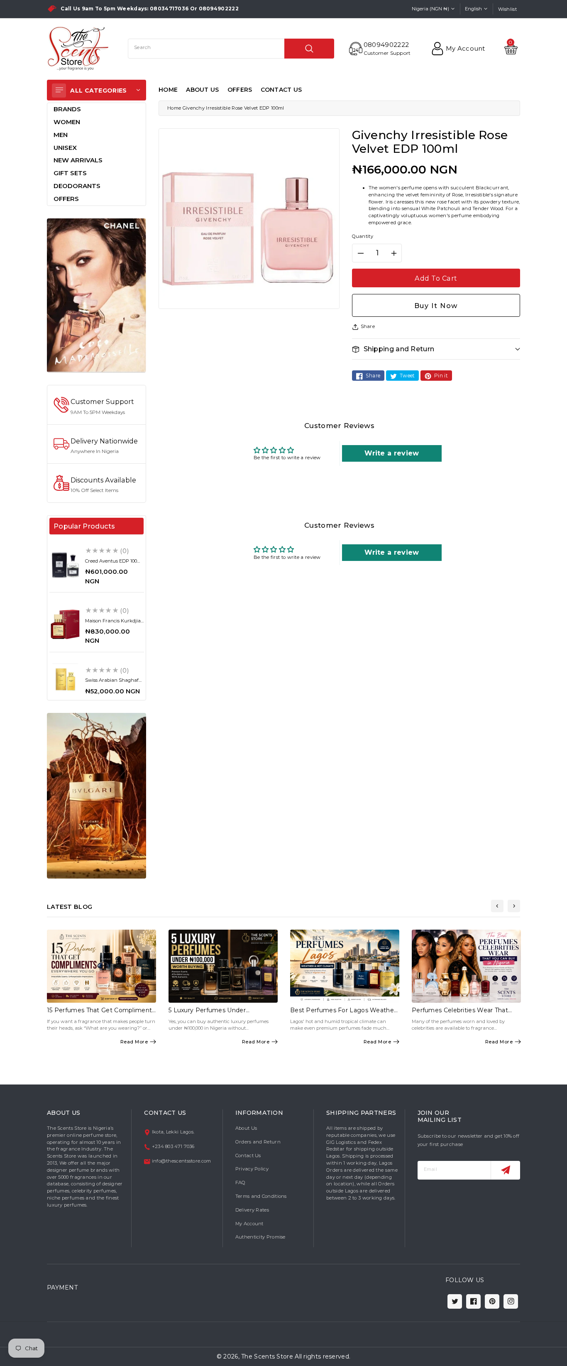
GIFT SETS (70, 173)
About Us (246, 1128)
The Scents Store (267, 1356)
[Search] (309, 49)
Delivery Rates (252, 1210)
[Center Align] (59, 90)
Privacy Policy (252, 1169)
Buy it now (436, 305)
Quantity (362, 236)
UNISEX (65, 148)
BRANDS (67, 109)
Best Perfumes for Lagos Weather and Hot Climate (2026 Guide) (343, 1013)
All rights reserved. (322, 1356)
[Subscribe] (505, 1170)
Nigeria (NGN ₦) (430, 9)
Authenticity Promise (260, 1237)
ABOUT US (202, 89)
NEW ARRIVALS (78, 160)
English (473, 9)
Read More (134, 1042)
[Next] (514, 906)
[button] (436, 349)
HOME (168, 89)
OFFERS (239, 89)
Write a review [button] (391, 453)
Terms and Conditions (261, 1196)
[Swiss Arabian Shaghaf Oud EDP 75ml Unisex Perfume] (65, 679)
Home (174, 108)
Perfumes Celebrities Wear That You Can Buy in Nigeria (460, 1013)
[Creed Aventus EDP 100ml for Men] (65, 564)
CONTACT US (281, 89)
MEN (61, 135)
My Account (249, 1223)
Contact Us (248, 1155)
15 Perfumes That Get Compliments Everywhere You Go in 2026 (101, 1013)
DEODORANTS (77, 186)
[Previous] (497, 906)
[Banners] (96, 295)
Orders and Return (258, 1142)
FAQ (240, 1182)
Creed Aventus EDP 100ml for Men (114, 563)
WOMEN (67, 122)
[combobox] (231, 49)
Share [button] (368, 326)
